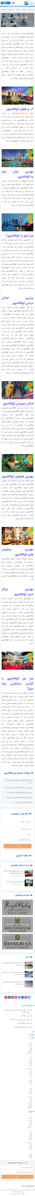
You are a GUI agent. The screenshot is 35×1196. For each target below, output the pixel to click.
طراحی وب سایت (20, 1194)
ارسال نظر (17, 846)
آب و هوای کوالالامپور (19, 113)
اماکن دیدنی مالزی (17, 40)
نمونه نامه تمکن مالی (30, 1072)
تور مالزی (29, 71)
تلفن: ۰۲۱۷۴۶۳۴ (25, 1016)
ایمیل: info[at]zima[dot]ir (22, 1027)
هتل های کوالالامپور (22, 895)
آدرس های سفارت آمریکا (30, 1062)
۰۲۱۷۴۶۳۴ (4, 3)
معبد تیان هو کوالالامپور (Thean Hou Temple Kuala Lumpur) (13, 872)
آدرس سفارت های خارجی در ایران (30, 1048)
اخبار (27, 957)
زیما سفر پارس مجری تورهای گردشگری (29, 1101)
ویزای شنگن (30, 1082)
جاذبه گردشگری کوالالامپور (20, 865)
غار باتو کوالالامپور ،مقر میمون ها (15, 882)
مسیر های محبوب (30, 1091)
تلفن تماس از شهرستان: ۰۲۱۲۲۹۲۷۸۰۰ (20, 1020)
